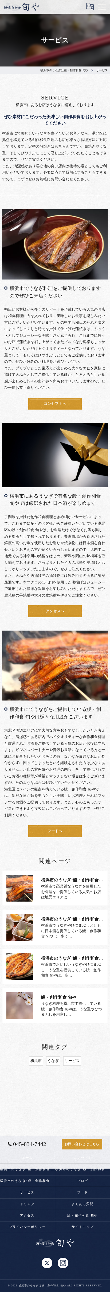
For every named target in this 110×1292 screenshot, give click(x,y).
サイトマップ (83, 1227)
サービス (72, 1061)
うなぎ (53, 1061)
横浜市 (36, 1061)
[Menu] (102, 6)
